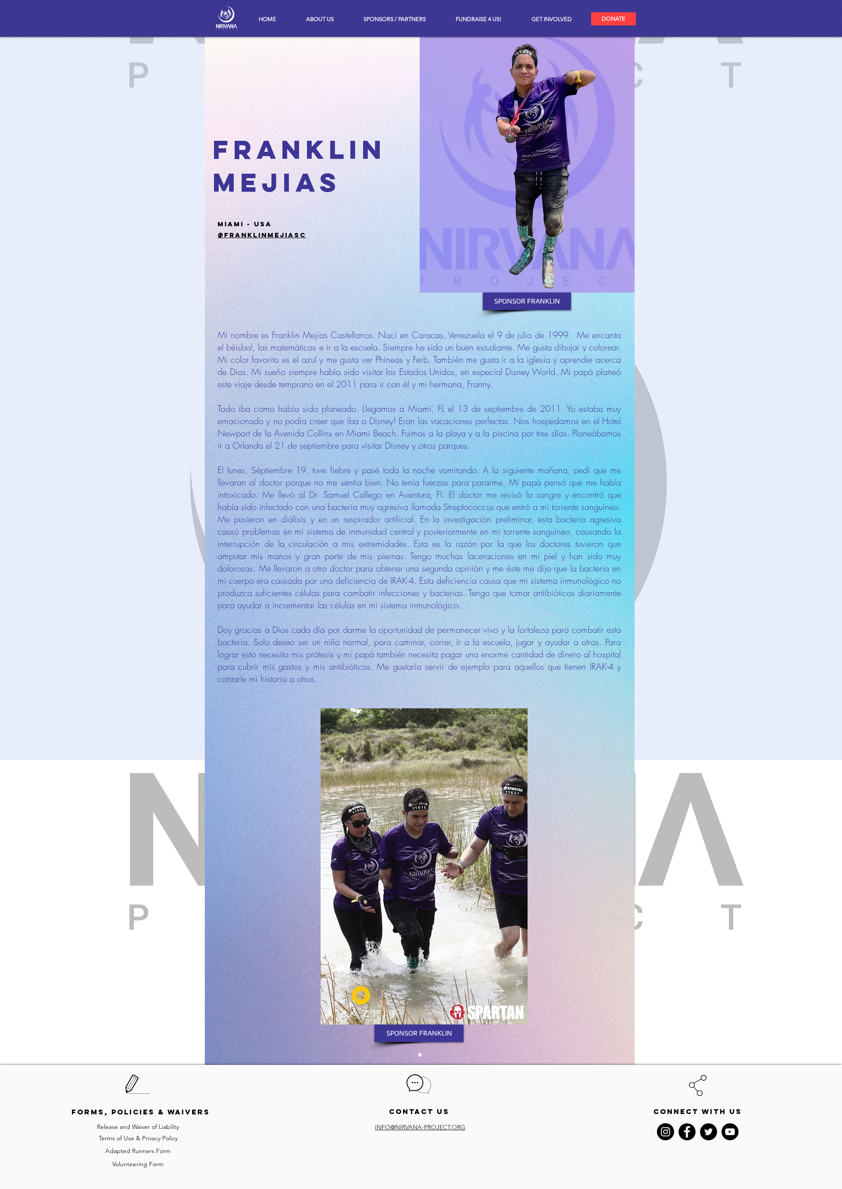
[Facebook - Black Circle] (687, 1131)
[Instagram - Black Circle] (665, 1131)
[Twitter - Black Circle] (708, 1131)
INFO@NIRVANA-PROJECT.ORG (420, 1127)
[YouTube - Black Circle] (730, 1131)
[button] (552, 19)
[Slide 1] (419, 1055)
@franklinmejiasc (262, 235)
